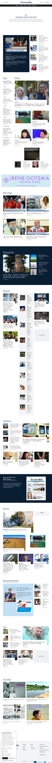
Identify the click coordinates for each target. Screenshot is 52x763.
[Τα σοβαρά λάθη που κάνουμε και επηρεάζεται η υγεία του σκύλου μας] (22, 387)
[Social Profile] (10, 594)
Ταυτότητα (42, 748)
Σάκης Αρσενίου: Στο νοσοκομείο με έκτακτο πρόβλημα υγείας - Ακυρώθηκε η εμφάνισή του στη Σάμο (39, 124)
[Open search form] (9, 2)
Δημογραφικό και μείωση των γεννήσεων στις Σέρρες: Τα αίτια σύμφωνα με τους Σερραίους (7, 91)
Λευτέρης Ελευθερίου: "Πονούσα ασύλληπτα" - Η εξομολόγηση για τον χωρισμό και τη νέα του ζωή (39, 142)
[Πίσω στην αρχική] (25, 2)
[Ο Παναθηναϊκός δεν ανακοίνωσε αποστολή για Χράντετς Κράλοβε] (10, 320)
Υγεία (4, 627)
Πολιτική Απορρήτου (25, 761)
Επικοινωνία (42, 744)
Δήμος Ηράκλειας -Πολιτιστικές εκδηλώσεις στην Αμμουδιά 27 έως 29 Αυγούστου (7, 142)
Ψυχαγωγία (34, 5)
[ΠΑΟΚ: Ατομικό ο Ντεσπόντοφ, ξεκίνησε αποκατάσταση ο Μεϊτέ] (22, 397)
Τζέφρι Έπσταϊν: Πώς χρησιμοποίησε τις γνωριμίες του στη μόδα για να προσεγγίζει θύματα (46, 602)
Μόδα (10, 581)
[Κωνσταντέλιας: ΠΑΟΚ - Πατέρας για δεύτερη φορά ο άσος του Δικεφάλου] (22, 407)
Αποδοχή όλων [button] (5, 758)
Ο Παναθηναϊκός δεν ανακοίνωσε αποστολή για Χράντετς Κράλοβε (8, 326)
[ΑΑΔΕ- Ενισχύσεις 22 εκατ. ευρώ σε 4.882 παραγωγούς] (14, 542)
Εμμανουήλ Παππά (6, 126)
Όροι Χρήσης (32, 761)
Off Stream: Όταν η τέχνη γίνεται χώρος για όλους (12, 721)
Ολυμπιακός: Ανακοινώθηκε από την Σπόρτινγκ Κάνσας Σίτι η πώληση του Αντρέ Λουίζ (39, 305)
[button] (8, 760)
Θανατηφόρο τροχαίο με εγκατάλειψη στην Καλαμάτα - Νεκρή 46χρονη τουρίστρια (33, 441)
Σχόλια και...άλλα (41, 35)
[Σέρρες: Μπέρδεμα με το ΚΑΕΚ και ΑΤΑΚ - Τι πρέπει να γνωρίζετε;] (33, 257)
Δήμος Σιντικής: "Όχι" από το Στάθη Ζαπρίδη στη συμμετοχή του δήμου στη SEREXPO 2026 (16, 58)
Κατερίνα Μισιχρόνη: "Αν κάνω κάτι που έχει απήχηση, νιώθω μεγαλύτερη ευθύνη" (22, 142)
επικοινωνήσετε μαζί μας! (37, 21)
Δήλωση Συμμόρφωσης (44, 750)
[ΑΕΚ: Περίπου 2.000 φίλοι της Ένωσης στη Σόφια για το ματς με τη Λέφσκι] (22, 297)
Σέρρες (21, 5)
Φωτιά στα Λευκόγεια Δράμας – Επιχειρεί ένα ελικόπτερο (8, 462)
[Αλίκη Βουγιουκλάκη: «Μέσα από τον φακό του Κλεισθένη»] (14, 689)
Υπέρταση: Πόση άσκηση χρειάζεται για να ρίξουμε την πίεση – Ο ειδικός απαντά (34, 643)
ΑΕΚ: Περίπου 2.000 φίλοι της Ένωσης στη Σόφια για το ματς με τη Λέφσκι (29, 298)
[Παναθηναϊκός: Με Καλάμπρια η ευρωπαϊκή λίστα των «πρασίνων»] (22, 354)
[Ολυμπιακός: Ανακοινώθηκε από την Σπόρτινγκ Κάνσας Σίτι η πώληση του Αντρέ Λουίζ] (41, 298)
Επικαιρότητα (34, 121)
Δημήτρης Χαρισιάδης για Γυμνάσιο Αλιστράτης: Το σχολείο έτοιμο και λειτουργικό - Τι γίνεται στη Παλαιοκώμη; (43, 39)
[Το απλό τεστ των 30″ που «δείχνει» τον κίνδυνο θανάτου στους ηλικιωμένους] (25, 655)
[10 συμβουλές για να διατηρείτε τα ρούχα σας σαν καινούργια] (37, 586)
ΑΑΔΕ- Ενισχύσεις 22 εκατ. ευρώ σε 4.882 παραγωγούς (12, 549)
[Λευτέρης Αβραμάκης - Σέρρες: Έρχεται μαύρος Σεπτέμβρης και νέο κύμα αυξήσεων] (33, 271)
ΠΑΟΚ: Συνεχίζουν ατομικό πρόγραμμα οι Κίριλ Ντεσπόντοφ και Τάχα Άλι (29, 365)
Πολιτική (29, 5)
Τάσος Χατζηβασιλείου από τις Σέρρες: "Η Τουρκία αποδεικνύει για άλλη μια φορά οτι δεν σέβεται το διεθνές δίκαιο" (43, 58)
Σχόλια (25, 5)
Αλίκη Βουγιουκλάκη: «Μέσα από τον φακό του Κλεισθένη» (13, 699)
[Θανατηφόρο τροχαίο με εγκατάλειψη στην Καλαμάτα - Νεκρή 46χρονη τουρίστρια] (36, 432)
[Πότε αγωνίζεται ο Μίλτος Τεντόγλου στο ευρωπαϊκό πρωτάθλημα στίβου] (22, 375)
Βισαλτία (5, 117)
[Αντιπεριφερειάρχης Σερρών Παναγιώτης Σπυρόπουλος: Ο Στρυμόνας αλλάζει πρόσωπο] (38, 689)
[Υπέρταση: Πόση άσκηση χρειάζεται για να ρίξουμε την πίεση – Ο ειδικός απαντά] (36, 635)
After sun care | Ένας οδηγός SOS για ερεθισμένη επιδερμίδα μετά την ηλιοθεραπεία (46, 593)
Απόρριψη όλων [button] (12, 758)
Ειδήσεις (17, 5)
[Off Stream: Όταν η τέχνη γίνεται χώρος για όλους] (14, 712)
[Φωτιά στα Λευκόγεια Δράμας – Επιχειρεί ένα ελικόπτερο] (10, 456)
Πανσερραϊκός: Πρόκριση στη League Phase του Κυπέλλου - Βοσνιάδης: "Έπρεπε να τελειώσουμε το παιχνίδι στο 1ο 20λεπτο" (13, 213)
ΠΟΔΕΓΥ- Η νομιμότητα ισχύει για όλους (15, 530)
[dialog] (8, 746)
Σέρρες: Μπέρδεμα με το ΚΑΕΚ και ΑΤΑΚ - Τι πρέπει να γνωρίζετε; (8, 82)
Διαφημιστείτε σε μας (44, 746)
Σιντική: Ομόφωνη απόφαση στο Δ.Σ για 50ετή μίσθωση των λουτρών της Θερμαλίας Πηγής (15, 447)
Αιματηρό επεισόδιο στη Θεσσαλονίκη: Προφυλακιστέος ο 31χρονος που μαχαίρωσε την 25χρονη (39, 464)
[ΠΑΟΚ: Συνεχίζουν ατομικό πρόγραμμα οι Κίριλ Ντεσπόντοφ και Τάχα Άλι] (22, 364)
